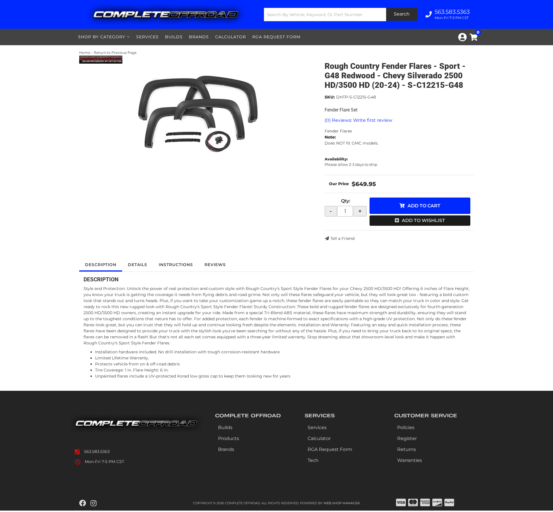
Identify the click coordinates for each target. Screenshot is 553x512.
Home (84, 52)
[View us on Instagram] (93, 503)
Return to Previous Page (115, 52)
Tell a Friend (342, 238)
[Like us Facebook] (82, 503)
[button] (341, 14)
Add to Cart (424, 205)
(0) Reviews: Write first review (358, 120)
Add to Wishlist (423, 220)
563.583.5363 (97, 451)
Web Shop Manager (341, 503)
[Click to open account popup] (462, 37)
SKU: (330, 97)
